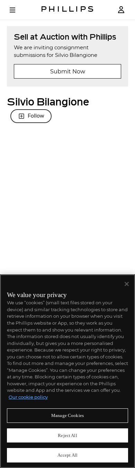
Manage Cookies (67, 415)
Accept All (67, 455)
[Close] (126, 284)
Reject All (67, 435)
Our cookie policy (28, 397)
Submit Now (67, 71)
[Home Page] (67, 9)
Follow (36, 116)
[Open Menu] (17, 10)
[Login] (121, 10)
